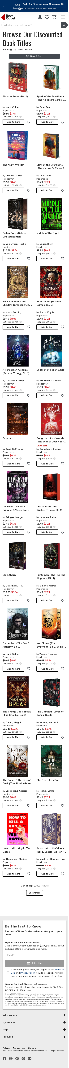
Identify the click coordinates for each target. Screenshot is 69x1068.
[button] (43, 4)
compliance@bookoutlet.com (37, 1005)
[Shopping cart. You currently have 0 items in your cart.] (54, 17)
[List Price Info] (20, 116)
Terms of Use (19, 1048)
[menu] (63, 17)
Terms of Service (47, 1003)
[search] (64, 25)
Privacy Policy (35, 1003)
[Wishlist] (47, 17)
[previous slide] (4, 6)
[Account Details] (39, 17)
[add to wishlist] (29, 122)
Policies (7, 1048)
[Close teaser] (19, 9)
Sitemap (31, 1048)
